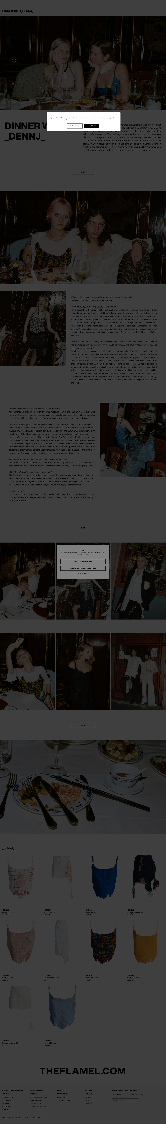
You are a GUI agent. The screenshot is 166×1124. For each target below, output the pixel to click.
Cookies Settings (75, 126)
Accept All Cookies (91, 126)
